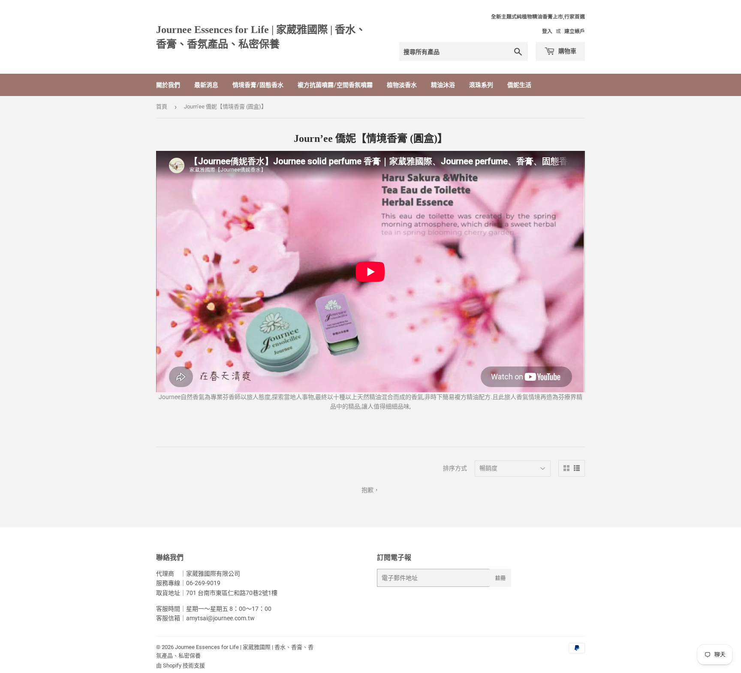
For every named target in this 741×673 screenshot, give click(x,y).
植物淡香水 (402, 84)
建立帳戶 (574, 31)
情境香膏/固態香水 (257, 84)
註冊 (500, 578)
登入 (547, 31)
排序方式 (455, 468)
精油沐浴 (443, 84)
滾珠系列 (481, 84)
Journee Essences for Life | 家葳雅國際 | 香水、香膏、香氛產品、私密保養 (261, 37)
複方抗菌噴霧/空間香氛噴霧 (335, 84)
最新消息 (206, 84)
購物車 (566, 50)
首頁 (161, 106)
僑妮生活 (519, 84)
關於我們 (168, 84)
